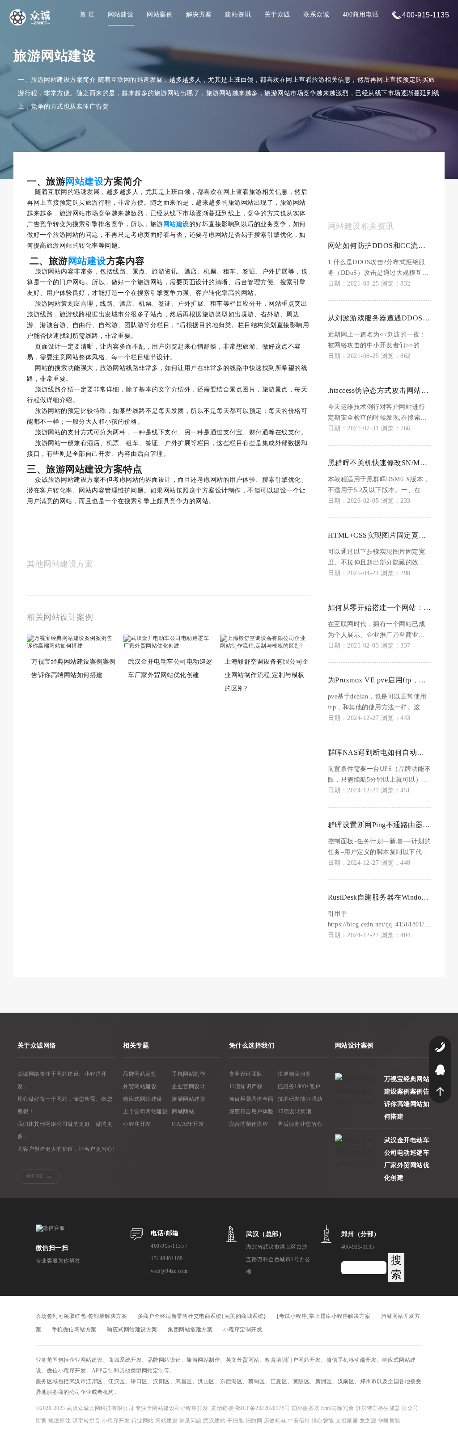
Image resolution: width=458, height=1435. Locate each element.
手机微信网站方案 (74, 1329)
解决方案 (199, 14)
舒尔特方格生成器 (379, 1408)
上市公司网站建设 (145, 1111)
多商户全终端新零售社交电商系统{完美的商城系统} (202, 1316)
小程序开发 (137, 1124)
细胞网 (254, 1421)
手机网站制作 (188, 1074)
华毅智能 (389, 1421)
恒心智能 (323, 1421)
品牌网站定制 (140, 1074)
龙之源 (368, 1421)
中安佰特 (299, 1421)
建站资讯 (238, 14)
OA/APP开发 (188, 1124)
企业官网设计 (188, 1086)
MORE (35, 1176)
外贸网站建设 (140, 1086)
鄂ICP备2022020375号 (263, 1408)
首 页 (87, 14)
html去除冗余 (338, 1408)
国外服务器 (306, 1408)
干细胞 (235, 1421)
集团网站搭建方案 (190, 1329)
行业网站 (143, 1421)
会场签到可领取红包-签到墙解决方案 (81, 1316)
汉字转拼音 (87, 1421)
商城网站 (183, 1111)
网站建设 (121, 14)
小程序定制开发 (243, 1329)
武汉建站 (214, 1421)
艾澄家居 (346, 1421)
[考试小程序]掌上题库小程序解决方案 (323, 1316)
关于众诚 (277, 14)
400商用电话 (361, 14)
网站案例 (160, 14)
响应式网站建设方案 (132, 1329)
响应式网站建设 (142, 1099)
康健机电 (275, 1421)
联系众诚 (316, 14)
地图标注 (60, 1421)
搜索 (396, 1267)
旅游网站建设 (188, 1099)
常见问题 (191, 1421)
